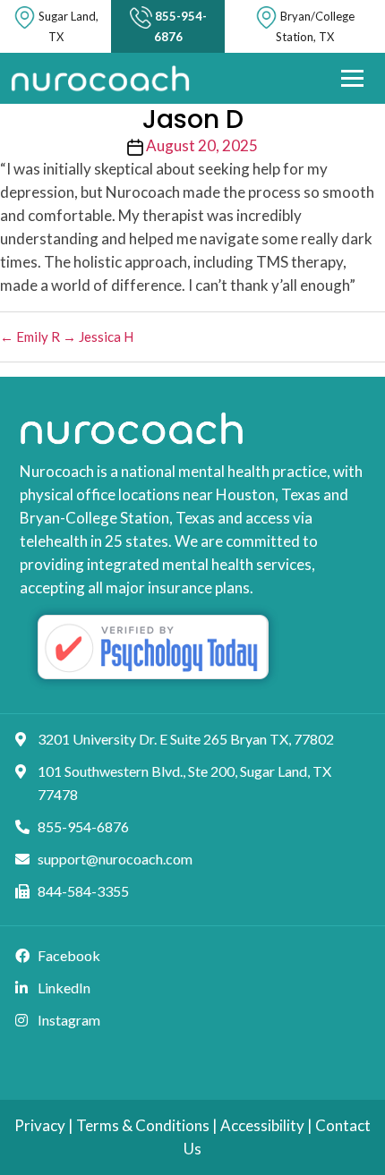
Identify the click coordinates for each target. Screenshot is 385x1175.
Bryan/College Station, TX (315, 26)
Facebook (69, 955)
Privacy (39, 1125)
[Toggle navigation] (352, 78)
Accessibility (262, 1125)
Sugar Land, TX (68, 26)
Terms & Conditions (143, 1125)
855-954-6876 (180, 26)
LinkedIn (64, 987)
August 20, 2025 (202, 145)
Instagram (69, 1019)
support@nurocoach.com (115, 858)
